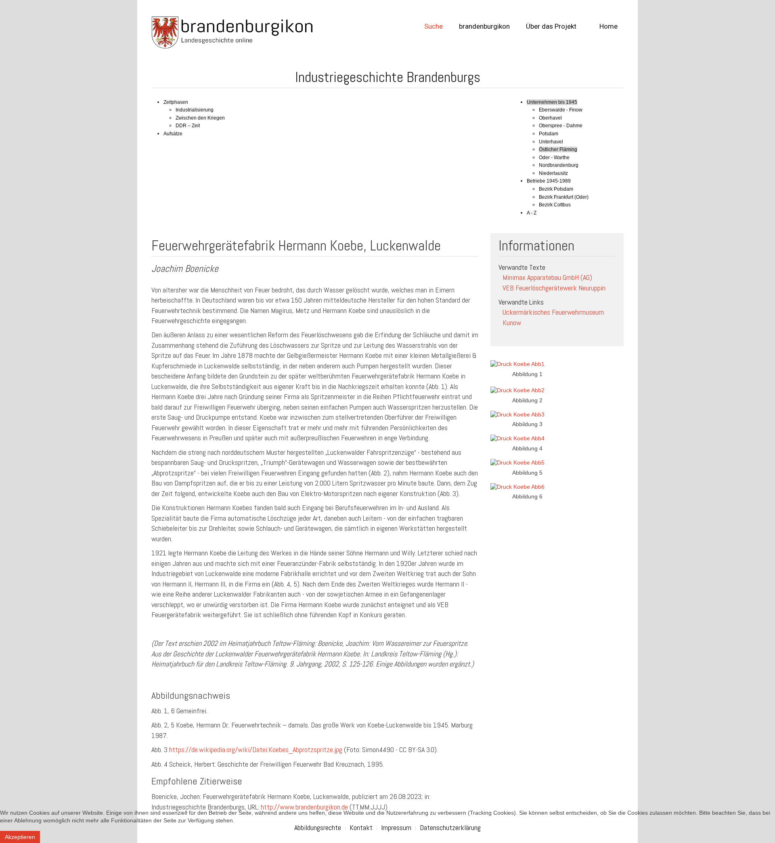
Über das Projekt (551, 26)
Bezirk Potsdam (556, 189)
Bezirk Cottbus (555, 205)
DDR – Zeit (188, 125)
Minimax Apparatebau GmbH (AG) (547, 277)
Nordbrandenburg (558, 165)
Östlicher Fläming (558, 149)
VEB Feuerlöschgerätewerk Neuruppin (554, 287)
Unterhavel (551, 142)
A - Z (531, 213)
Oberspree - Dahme (560, 125)
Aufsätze (172, 134)
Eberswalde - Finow (560, 110)
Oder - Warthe (554, 157)
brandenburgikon (484, 26)
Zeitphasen (175, 102)
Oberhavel (550, 118)
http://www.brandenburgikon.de (304, 806)
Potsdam (548, 134)
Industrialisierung (195, 110)
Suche (433, 26)
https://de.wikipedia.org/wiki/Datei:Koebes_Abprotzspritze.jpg (255, 749)
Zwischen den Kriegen (200, 118)
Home (608, 26)
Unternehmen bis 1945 (552, 102)
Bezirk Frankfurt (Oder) (564, 197)
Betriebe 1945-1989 (549, 181)
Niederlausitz (553, 173)
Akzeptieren (20, 837)
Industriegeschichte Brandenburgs (387, 77)
